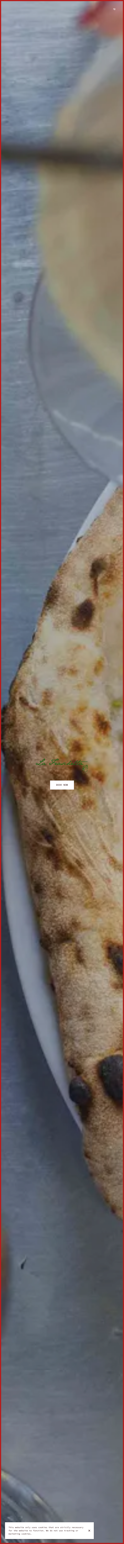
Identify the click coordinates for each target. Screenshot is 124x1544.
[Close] (89, 1531)
